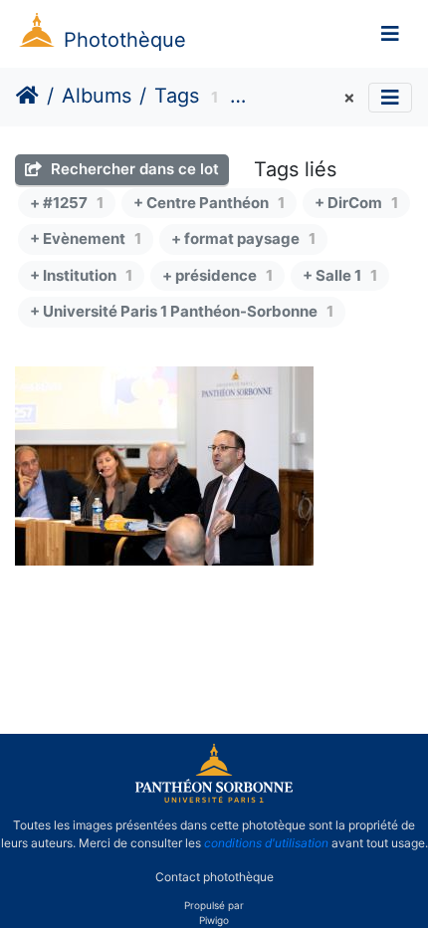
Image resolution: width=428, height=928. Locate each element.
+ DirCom (356, 202)
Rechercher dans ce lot (133, 168)
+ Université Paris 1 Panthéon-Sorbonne (181, 311)
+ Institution (81, 275)
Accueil (27, 96)
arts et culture (297, 98)
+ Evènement (85, 238)
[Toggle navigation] (390, 34)
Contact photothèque (214, 876)
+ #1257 (67, 202)
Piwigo (214, 920)
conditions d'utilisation (266, 842)
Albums (96, 96)
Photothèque (125, 40)
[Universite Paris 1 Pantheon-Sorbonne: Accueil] (214, 799)
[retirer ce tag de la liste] (346, 99)
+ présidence (217, 275)
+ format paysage (243, 238)
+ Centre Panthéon (209, 202)
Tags (176, 96)
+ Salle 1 (340, 275)
